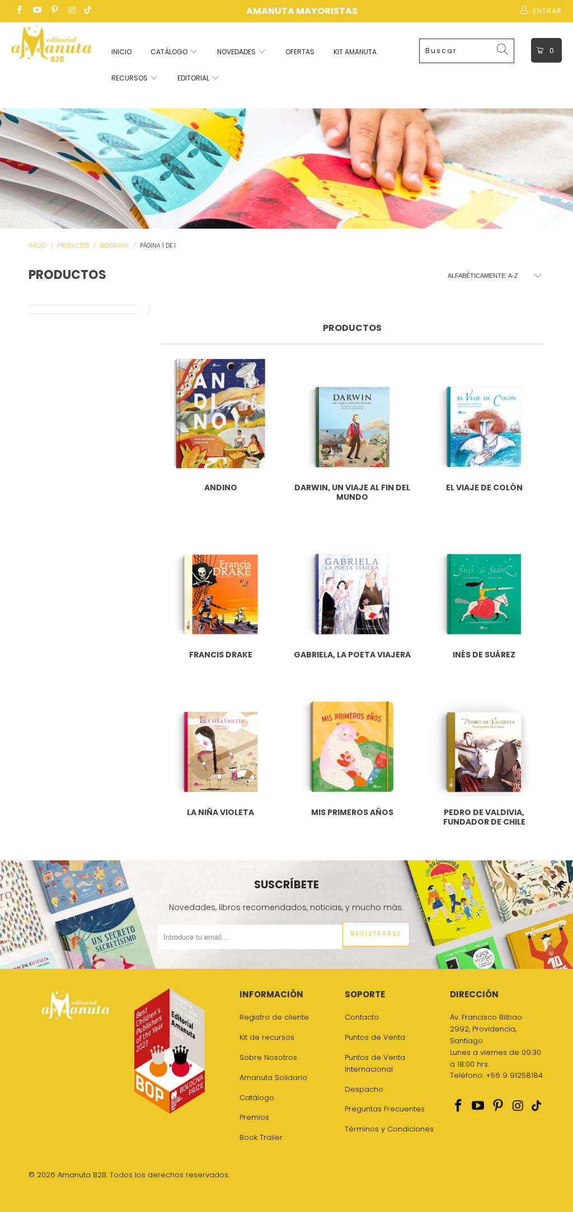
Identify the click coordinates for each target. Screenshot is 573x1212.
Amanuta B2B (82, 1175)
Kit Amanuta (355, 51)
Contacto (362, 1017)
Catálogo (170, 51)
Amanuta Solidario (273, 1077)
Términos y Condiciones (389, 1129)
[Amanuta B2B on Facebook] (19, 11)
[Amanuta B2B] (51, 46)
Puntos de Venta (375, 1037)
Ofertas (299, 51)
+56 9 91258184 (514, 1075)
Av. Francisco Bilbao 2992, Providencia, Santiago (486, 1029)
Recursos (130, 78)
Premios (254, 1117)
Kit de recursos (266, 1037)
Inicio (121, 51)
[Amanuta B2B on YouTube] (36, 11)
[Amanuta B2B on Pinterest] (54, 11)
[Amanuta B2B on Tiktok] (87, 11)
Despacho (364, 1089)
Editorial (194, 78)
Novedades (237, 51)
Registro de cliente (274, 1017)
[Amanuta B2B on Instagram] (71, 11)
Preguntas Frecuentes (385, 1109)
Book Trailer (261, 1137)
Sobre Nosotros (268, 1057)
